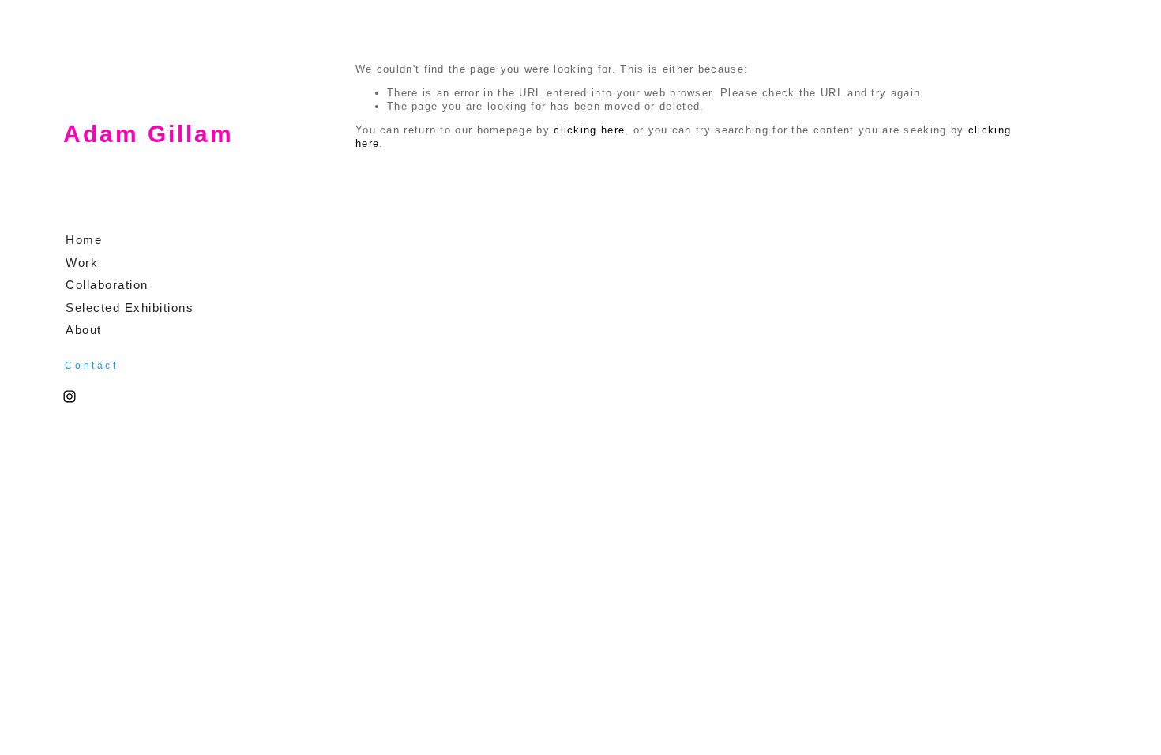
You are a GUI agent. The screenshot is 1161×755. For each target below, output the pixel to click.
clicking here (589, 130)
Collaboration (107, 284)
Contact (91, 365)
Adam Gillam (148, 134)
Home (84, 239)
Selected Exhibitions (130, 307)
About (84, 329)
